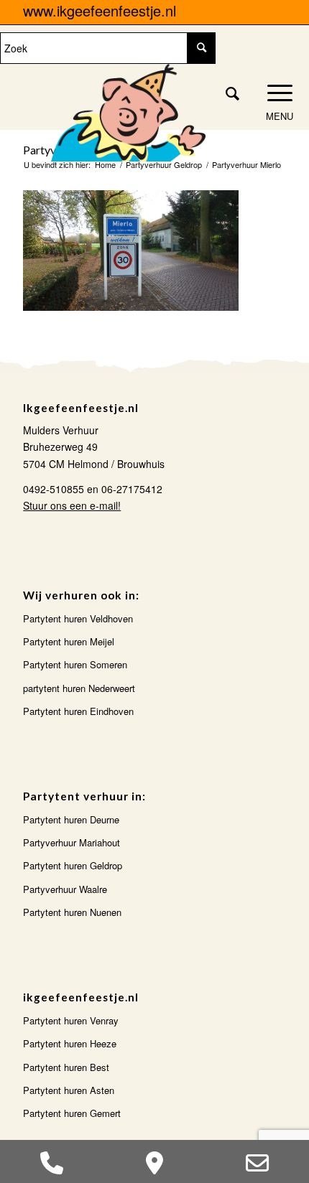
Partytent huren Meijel (68, 641)
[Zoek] (224, 92)
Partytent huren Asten (68, 1090)
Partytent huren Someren (75, 664)
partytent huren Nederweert (79, 688)
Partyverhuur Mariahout (71, 842)
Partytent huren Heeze (69, 1043)
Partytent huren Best (66, 1067)
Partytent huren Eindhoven (78, 711)
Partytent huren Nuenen (72, 912)
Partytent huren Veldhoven (78, 618)
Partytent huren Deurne (71, 819)
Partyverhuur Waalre (65, 889)
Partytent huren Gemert (72, 1113)
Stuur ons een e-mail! (72, 505)
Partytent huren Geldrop (72, 865)
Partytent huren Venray (71, 1020)
